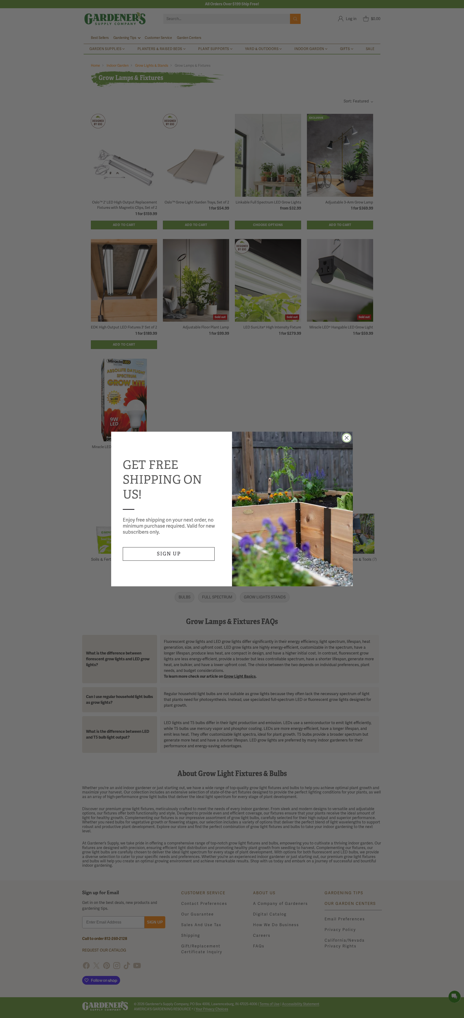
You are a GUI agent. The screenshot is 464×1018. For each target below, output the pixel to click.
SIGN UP (169, 554)
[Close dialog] (346, 438)
